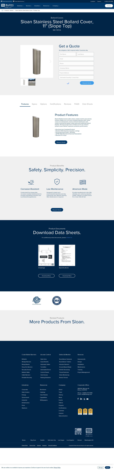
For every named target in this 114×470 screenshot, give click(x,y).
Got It (107, 467)
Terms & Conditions (52, 445)
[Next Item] (50, 61)
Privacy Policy (57, 467)
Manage (101, 467)
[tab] (25, 104)
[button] (20, 5)
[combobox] (76, 73)
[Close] (112, 467)
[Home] (2, 10)
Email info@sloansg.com (85, 394)
